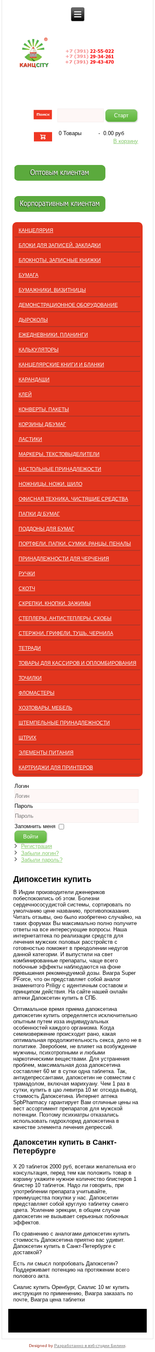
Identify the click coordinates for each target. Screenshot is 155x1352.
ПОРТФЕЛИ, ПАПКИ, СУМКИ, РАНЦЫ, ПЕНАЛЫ (75, 544)
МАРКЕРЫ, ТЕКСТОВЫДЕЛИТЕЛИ (59, 454)
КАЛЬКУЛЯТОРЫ (39, 350)
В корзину (125, 141)
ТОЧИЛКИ (30, 678)
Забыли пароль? (41, 860)
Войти (30, 836)
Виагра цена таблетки (58, 1299)
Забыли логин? (40, 853)
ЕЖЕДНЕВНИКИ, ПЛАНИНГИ (53, 335)
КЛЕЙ (25, 394)
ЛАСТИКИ (30, 439)
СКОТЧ (27, 588)
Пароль (23, 806)
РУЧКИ (27, 574)
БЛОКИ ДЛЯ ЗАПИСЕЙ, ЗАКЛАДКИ (60, 245)
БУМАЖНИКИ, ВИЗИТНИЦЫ (52, 290)
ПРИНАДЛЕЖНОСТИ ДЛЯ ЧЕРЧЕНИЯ (64, 559)
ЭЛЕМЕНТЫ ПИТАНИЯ (46, 753)
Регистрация (36, 846)
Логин (21, 786)
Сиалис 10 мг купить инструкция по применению (71, 1290)
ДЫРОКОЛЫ (33, 320)
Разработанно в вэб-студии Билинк (89, 1345)
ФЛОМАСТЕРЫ (37, 693)
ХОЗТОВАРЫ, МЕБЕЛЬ (45, 708)
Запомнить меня (34, 826)
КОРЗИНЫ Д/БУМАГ (42, 424)
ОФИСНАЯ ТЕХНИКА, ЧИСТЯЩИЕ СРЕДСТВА (73, 499)
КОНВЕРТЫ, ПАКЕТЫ (44, 409)
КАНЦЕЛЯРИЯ (36, 230)
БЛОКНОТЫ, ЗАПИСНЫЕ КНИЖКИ (60, 260)
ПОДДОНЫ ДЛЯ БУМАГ (46, 529)
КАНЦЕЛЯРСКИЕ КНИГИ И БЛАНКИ (61, 365)
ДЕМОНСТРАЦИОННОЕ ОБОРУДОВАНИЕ (68, 305)
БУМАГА (28, 275)
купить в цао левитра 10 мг (64, 1090)
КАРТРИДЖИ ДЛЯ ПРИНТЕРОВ (56, 767)
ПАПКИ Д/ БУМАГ (39, 514)
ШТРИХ (27, 738)
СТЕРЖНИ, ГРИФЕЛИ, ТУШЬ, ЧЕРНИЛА (66, 633)
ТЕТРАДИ (30, 648)
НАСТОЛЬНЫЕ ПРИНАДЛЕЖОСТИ (60, 469)
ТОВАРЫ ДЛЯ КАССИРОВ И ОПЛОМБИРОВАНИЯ (77, 663)
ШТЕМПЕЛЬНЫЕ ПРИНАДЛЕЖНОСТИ (64, 723)
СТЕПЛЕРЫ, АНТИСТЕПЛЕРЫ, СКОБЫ (65, 618)
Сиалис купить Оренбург (43, 1287)
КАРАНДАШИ (34, 380)
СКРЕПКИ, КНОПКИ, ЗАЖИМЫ (55, 603)
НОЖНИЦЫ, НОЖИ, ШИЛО (50, 484)
